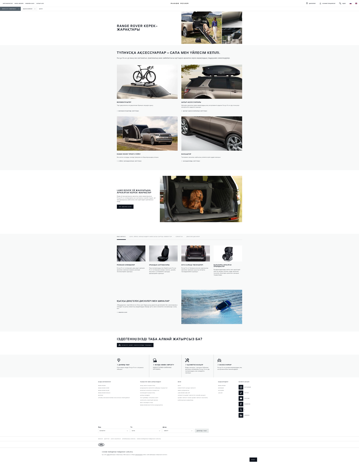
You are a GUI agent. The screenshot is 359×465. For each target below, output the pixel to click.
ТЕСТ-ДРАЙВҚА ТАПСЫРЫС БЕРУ (149, 397)
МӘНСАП (100, 438)
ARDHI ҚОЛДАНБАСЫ (183, 390)
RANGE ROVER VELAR (103, 390)
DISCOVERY (221, 390)
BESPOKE (100, 395)
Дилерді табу (202, 430)
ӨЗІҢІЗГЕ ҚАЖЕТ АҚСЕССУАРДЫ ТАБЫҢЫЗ (137, 345)
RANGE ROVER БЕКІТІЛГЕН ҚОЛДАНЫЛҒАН (151, 405)
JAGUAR (220, 392)
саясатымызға (139, 454)
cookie (108, 454)
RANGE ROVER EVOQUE (104, 392)
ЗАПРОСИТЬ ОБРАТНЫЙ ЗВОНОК (149, 400)
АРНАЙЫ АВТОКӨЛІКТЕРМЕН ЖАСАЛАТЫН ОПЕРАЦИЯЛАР (114, 397)
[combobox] (113, 431)
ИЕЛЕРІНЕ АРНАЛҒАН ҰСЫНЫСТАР (149, 390)
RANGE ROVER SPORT (103, 388)
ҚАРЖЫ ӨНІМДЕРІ (145, 395)
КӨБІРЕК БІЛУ (127, 206)
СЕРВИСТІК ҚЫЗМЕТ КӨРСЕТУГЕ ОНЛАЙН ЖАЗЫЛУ (192, 395)
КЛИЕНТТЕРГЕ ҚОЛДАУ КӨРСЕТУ (187, 388)
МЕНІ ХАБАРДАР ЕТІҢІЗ (146, 402)
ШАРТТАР (106, 438)
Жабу (253, 459)
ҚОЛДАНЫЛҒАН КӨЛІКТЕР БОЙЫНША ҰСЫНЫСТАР (154, 388)
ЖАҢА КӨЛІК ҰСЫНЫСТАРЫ (147, 385)
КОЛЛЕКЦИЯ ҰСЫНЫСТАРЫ (147, 392)
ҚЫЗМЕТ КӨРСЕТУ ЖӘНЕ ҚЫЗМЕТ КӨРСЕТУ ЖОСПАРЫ (193, 397)
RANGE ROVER (102, 385)
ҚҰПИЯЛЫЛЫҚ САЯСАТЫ (128, 438)
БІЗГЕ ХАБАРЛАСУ (116, 438)
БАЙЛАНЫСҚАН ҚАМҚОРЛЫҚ (185, 400)
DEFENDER (221, 388)
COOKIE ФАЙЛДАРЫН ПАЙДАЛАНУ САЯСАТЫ (149, 438)
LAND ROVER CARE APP (184, 392)
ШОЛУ (179, 385)
